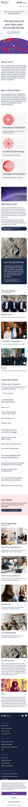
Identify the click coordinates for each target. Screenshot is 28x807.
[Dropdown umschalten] (25, 393)
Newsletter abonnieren (14, 13)
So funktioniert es (6, 733)
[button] (14, 46)
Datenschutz (8, 805)
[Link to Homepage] (5, 716)
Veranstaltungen (5, 763)
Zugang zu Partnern (6, 760)
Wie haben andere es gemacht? (9, 747)
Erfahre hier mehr (11, 280)
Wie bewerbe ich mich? (7, 741)
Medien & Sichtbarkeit (7, 766)
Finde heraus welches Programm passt (11, 228)
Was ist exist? (5, 725)
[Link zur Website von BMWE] (5, 3)
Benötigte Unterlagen (6, 744)
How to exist (4, 757)
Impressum (19, 805)
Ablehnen (14, 797)
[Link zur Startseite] (22, 2)
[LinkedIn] (23, 716)
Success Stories (5, 731)
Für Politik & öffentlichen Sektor (9, 776)
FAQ (2, 749)
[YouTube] (26, 716)
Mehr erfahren (14, 32)
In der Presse (4, 779)
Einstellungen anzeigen (14, 802)
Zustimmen (14, 793)
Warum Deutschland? (6, 728)
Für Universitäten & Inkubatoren (9, 773)
